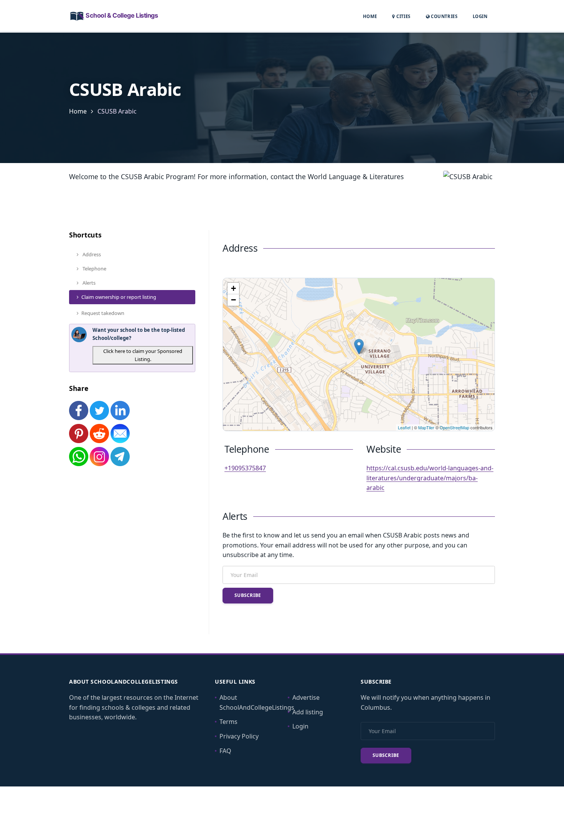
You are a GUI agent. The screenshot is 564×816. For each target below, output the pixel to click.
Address (91, 254)
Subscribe (247, 595)
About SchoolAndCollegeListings (256, 702)
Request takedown (102, 313)
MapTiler (426, 427)
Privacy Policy (239, 736)
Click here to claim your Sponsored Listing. (142, 355)
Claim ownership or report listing (118, 296)
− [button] (233, 300)
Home (370, 16)
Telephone (93, 268)
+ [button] (233, 288)
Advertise (306, 697)
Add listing (307, 712)
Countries (443, 16)
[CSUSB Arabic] (359, 346)
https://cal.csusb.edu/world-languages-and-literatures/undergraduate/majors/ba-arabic (429, 478)
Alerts (88, 282)
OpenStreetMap (454, 427)
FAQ (225, 751)
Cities (402, 16)
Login (480, 16)
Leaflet (404, 427)
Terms (228, 721)
